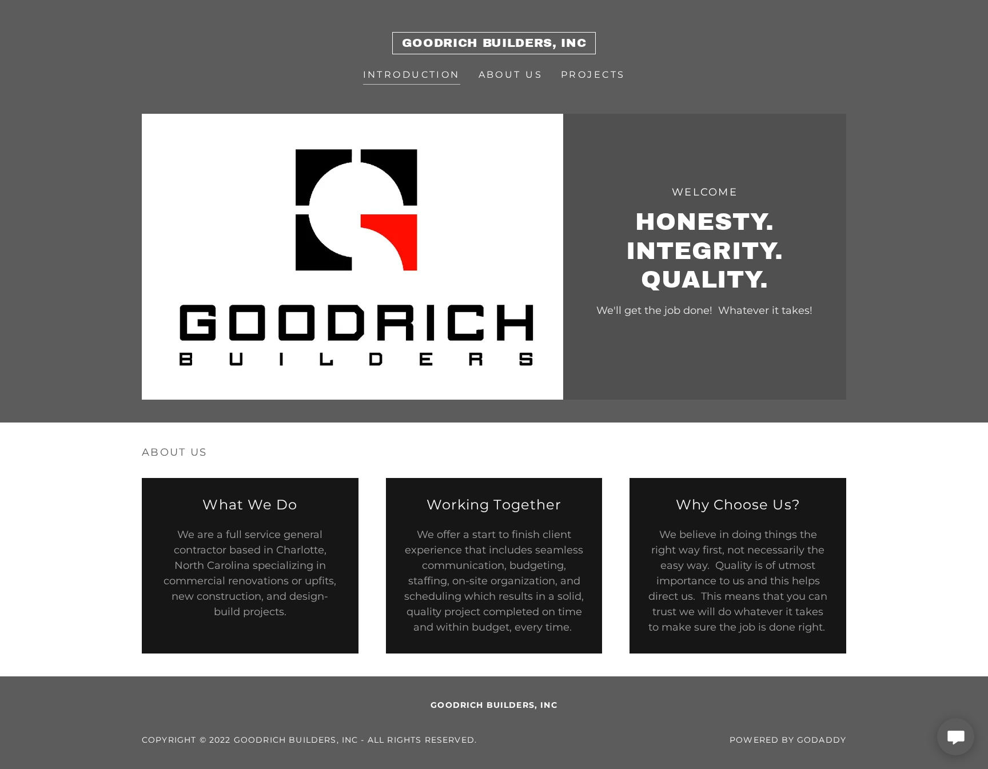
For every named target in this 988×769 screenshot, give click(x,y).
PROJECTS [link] (593, 74)
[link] (494, 43)
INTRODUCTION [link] (411, 74)
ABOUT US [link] (511, 74)
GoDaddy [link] (821, 740)
